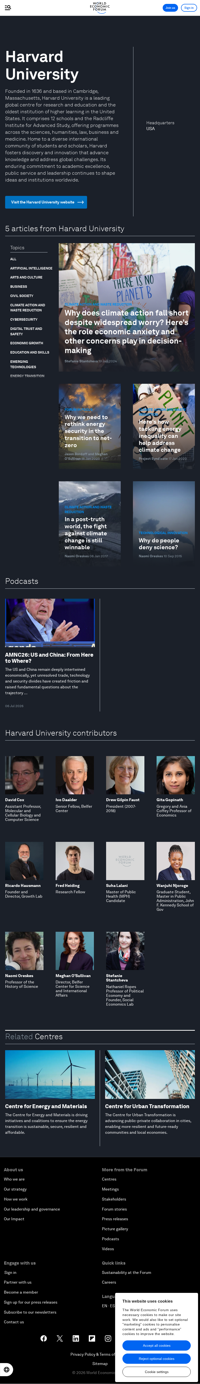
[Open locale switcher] (6, 1369)
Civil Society (21, 296)
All (13, 259)
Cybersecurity (24, 319)
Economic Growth (26, 343)
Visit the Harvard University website (42, 202)
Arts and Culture (26, 277)
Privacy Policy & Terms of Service (100, 1354)
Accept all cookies (156, 1345)
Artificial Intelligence (31, 268)
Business (18, 286)
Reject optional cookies (156, 1359)
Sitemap (100, 1363)
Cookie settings (157, 1372)
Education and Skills (29, 352)
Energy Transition (27, 376)
